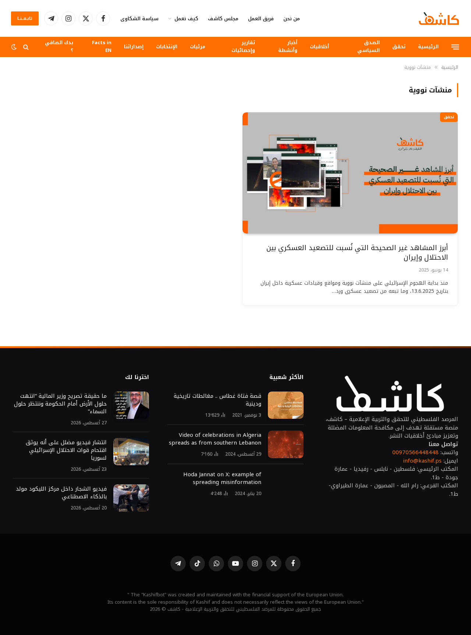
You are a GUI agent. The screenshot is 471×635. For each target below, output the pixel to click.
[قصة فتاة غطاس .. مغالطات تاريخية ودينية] (286, 405)
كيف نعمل (186, 18)
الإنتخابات (166, 46)
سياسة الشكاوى (139, 18)
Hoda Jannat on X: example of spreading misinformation (222, 478)
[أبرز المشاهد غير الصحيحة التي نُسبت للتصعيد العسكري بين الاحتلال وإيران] (350, 173)
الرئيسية (428, 46)
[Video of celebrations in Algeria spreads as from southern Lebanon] (286, 444)
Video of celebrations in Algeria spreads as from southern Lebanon (215, 439)
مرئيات (197, 46)
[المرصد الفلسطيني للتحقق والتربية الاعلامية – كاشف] (439, 18)
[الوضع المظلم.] (14, 47)
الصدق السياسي (368, 46)
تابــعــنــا (24, 18)
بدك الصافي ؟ (59, 46)
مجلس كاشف (223, 18)
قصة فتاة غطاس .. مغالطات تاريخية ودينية (217, 400)
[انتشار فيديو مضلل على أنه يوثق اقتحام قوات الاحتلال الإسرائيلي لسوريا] (131, 452)
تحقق (399, 46)
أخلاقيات (319, 46)
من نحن (291, 18)
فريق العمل (261, 18)
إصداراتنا (134, 46)
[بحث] (26, 47)
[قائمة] (455, 46)
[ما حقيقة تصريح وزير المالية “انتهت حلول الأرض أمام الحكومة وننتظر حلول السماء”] (131, 405)
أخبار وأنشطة (287, 46)
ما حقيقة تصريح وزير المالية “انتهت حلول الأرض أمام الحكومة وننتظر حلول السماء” (60, 403)
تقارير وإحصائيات (243, 46)
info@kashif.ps (422, 461)
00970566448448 (415, 452)
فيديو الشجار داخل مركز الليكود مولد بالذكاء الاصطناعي (61, 493)
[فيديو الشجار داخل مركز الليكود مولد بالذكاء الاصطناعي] (131, 498)
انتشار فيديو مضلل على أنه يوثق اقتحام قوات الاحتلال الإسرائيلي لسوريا (65, 450)
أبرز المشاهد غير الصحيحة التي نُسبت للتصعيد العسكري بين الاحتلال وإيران (357, 253)
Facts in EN (101, 46)
